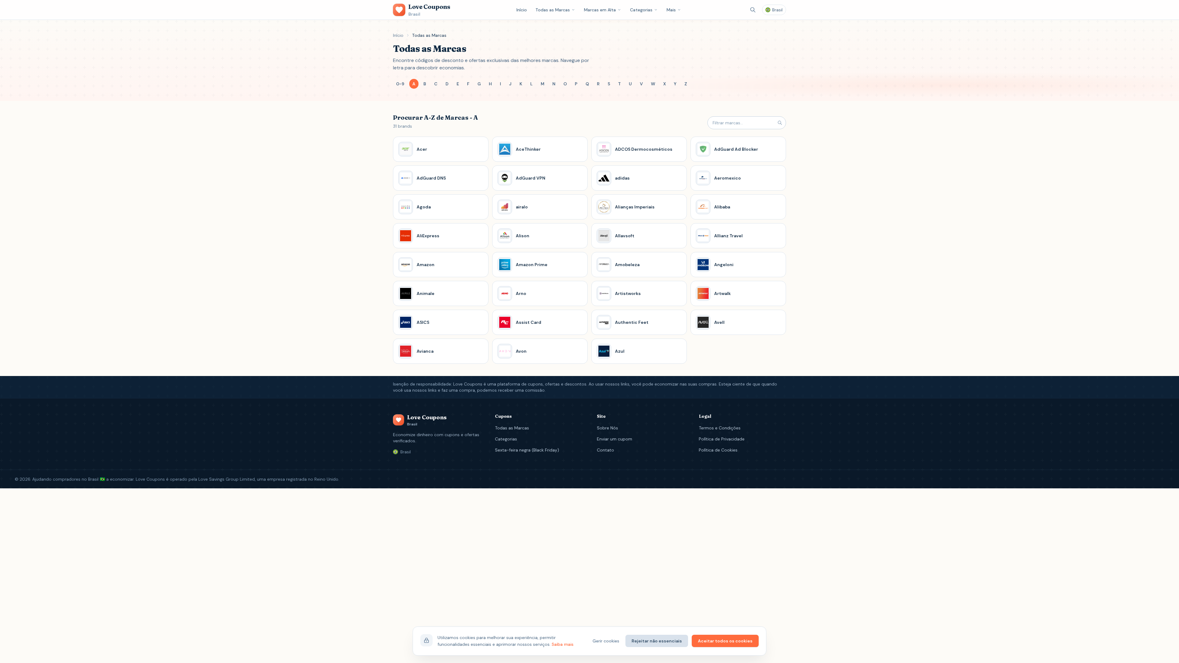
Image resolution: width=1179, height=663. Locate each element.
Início (521, 10)
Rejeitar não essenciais (657, 641)
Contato (605, 450)
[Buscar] (752, 9)
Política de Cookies (718, 450)
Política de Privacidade (722, 439)
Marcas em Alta (600, 10)
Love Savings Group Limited (226, 479)
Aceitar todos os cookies (725, 641)
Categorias (641, 10)
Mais (671, 10)
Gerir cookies (606, 641)
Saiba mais (563, 644)
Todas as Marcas (552, 10)
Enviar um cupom (614, 439)
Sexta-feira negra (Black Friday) (527, 450)
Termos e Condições (720, 428)
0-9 (400, 84)
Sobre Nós (607, 428)
